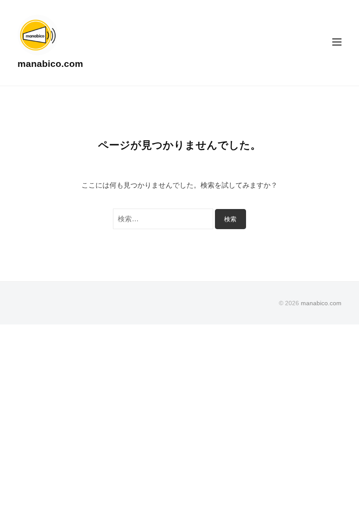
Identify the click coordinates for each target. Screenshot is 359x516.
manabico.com (50, 64)
